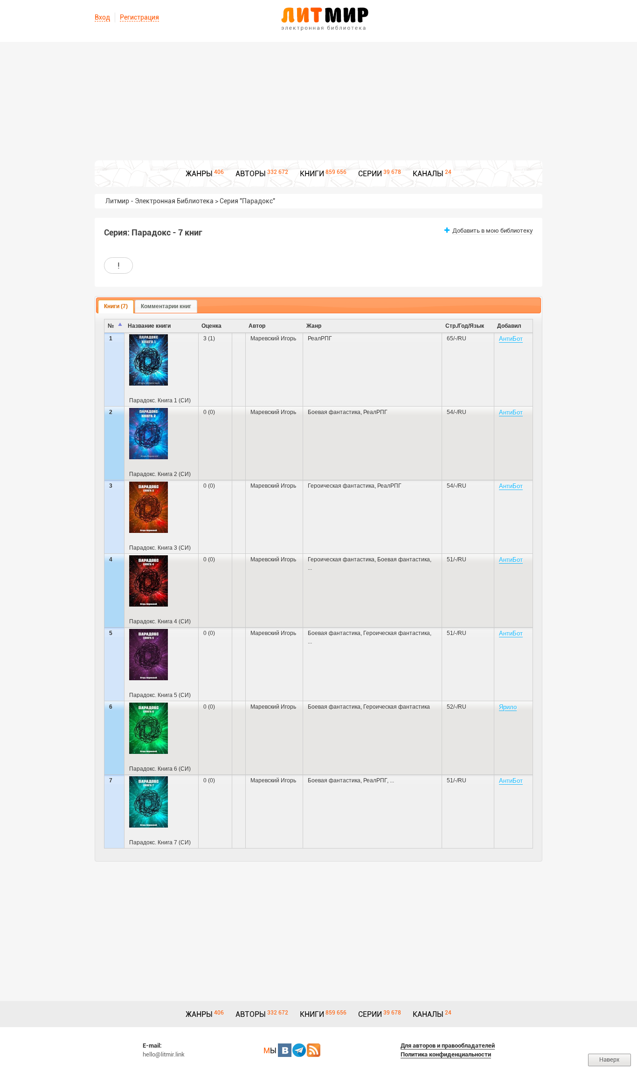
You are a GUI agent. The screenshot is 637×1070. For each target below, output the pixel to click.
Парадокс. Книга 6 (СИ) (160, 769)
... (310, 568)
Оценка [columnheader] (211, 326)
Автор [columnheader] (257, 326)
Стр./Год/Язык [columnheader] (464, 326)
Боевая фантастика (334, 412)
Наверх (609, 1059)
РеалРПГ (320, 338)
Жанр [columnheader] (313, 326)
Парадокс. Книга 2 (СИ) (160, 474)
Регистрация (139, 17)
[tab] (116, 307)
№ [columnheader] (111, 326)
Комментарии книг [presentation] (166, 306)
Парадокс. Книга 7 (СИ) (160, 842)
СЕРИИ (370, 173)
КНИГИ (312, 173)
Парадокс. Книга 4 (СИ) (160, 621)
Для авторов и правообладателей (448, 1045)
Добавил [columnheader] (509, 326)
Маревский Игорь (273, 338)
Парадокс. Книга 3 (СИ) (160, 548)
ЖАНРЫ (199, 173)
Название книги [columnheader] (149, 326)
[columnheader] (239, 326)
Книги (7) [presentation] (116, 306)
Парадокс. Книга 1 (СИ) (160, 400)
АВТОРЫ (250, 173)
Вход (102, 17)
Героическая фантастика (341, 486)
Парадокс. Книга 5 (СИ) (160, 695)
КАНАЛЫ (428, 173)
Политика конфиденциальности (446, 1054)
